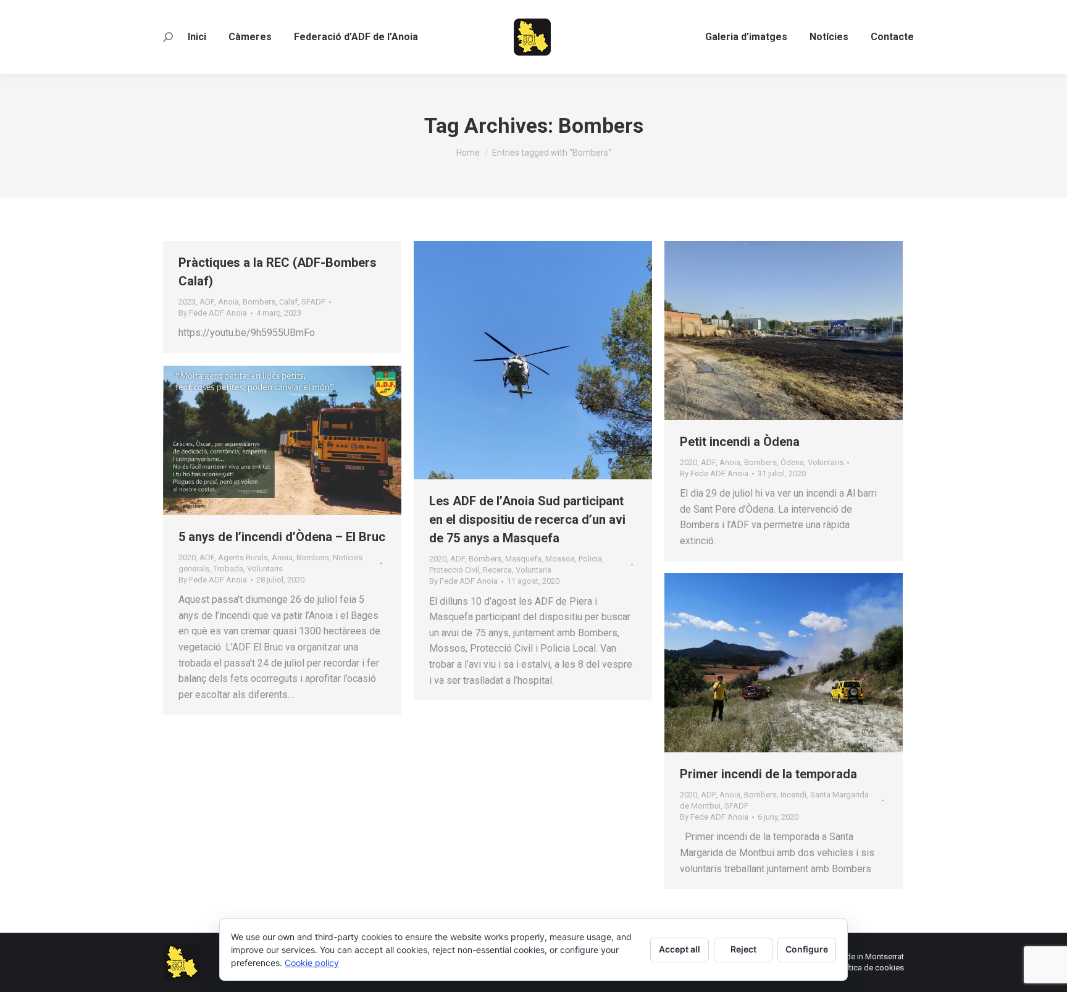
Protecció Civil (454, 569)
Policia (590, 558)
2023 (187, 301)
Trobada (228, 568)
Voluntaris (533, 569)
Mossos (560, 558)
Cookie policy (312, 962)
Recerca (497, 569)
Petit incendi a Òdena (740, 441)
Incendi (793, 794)
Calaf (288, 301)
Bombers (259, 301)
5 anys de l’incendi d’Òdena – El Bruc (281, 536)
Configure (806, 949)
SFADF (313, 301)
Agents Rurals (243, 557)
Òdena (792, 462)
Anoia (228, 301)
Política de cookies (870, 967)
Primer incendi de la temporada (768, 774)
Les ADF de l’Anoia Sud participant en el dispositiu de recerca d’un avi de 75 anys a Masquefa (527, 519)
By (212, 312)
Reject (743, 949)
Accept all (679, 949)
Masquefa (523, 558)
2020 (437, 558)
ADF (206, 301)
